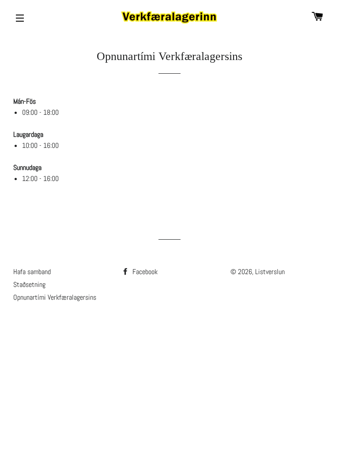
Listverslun (270, 271)
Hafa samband (32, 271)
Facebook (144, 271)
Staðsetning (29, 284)
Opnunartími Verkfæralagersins (54, 297)
